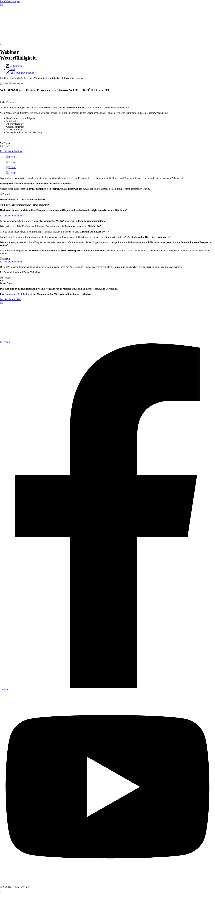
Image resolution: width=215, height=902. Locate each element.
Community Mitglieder (17, 294)
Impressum (6, 898)
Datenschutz (20, 898)
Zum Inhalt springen (10, 1)
